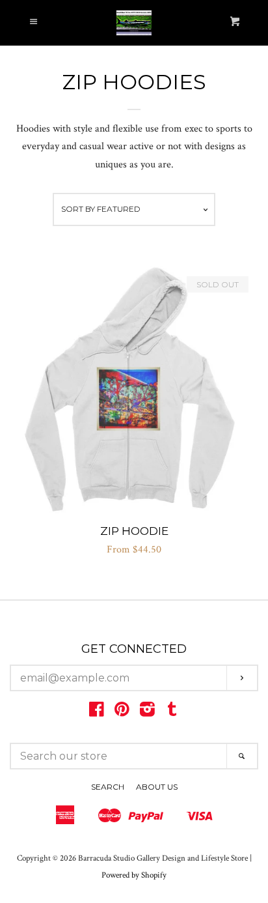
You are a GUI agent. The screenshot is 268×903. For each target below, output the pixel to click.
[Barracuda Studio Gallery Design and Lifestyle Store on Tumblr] (172, 712)
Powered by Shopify (134, 875)
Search (107, 787)
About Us (157, 787)
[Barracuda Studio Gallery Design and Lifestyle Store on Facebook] (96, 712)
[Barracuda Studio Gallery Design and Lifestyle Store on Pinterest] (122, 712)
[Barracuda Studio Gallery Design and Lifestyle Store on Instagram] (147, 712)
